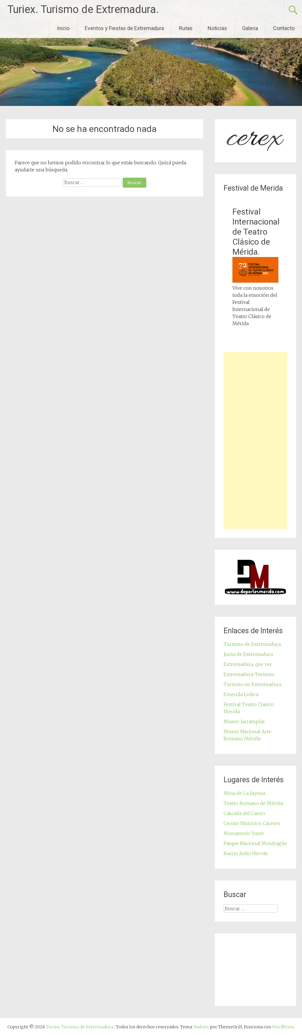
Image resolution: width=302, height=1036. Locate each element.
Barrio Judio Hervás (246, 853)
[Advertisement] (255, 440)
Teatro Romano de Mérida (253, 803)
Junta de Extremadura (248, 654)
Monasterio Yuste (244, 833)
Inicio (63, 28)
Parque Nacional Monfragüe (255, 843)
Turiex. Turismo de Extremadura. (83, 9)
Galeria (250, 28)
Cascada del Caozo (244, 813)
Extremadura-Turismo (249, 674)
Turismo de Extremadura (252, 644)
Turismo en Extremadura (252, 684)
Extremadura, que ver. (248, 664)
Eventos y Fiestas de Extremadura (124, 28)
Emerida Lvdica (241, 694)
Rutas (186, 28)
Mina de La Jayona (244, 793)
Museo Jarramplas (244, 721)
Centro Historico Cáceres (252, 823)
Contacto (284, 28)
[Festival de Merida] (255, 281)
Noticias (217, 28)
